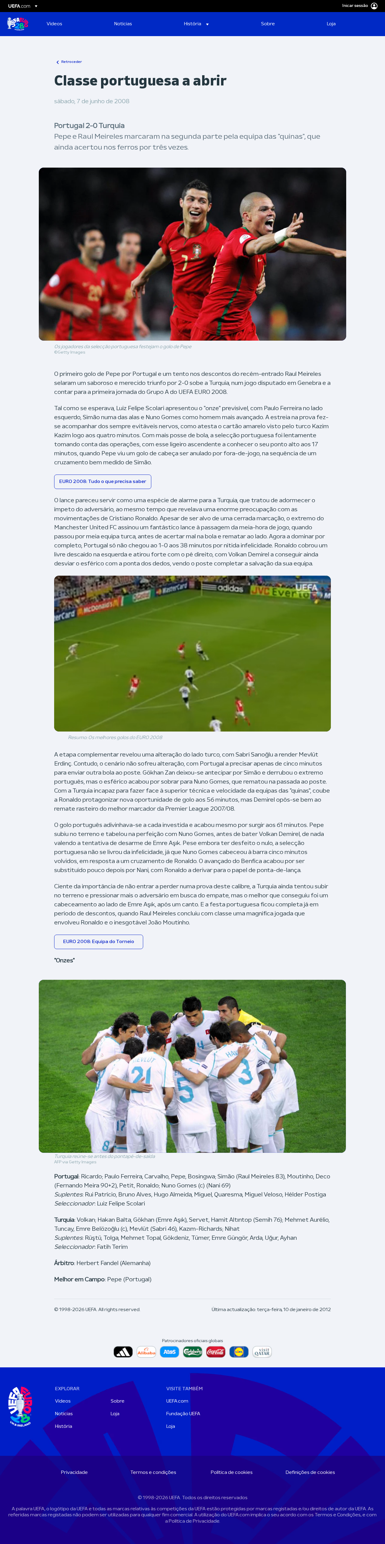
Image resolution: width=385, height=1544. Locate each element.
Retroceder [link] (71, 61)
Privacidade (74, 1473)
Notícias (64, 1414)
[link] (54, 24)
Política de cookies (232, 1473)
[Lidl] (239, 1352)
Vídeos (63, 1401)
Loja (115, 1414)
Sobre (118, 1401)
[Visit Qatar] (262, 1352)
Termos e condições (153, 1473)
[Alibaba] (146, 1352)
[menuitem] (73, 24)
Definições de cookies (310, 1473)
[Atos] (169, 1352)
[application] (192, 654)
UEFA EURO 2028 (17, 24)
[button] (196, 24)
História (63, 1427)
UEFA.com (177, 1401)
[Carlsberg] (192, 1352)
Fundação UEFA (183, 1414)
